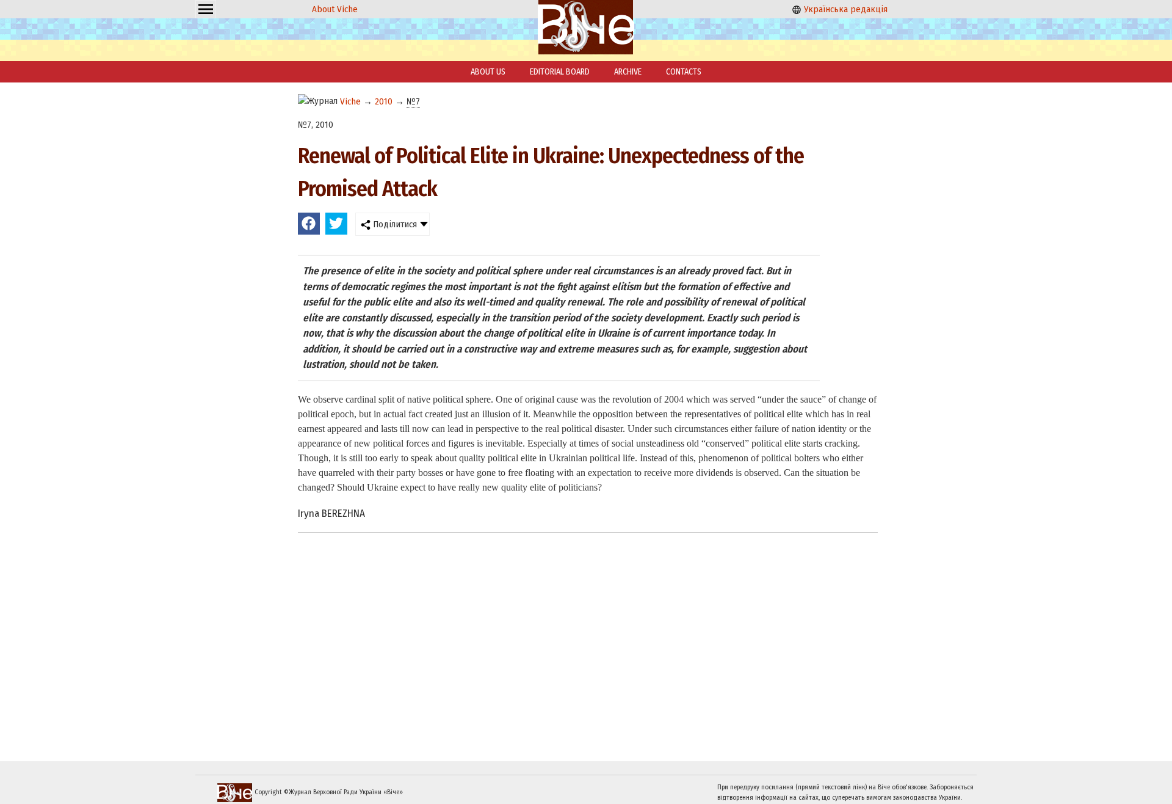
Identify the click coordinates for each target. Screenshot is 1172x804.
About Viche (335, 9)
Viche (350, 101)
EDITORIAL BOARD (560, 72)
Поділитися (394, 224)
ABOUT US (488, 72)
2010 (383, 101)
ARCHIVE (628, 72)
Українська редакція (844, 9)
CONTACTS (683, 72)
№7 (413, 101)
